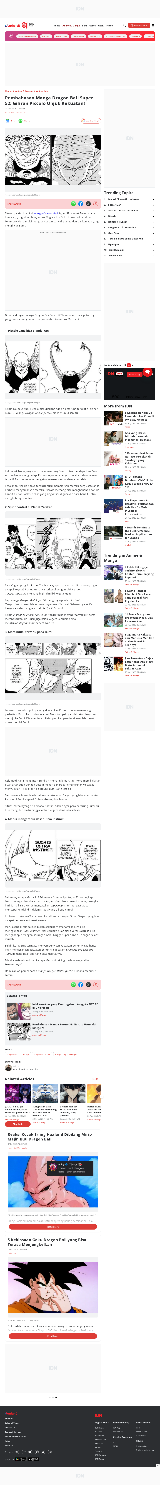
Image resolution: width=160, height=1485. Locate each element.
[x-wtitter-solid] (88, 203)
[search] (124, 25)
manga (38, 213)
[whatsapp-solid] (73, 203)
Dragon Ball (50, 213)
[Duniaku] (19, 25)
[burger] (153, 25)
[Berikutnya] (101, 1096)
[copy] (95, 203)
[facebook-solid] (80, 203)
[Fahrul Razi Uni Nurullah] (8, 1067)
